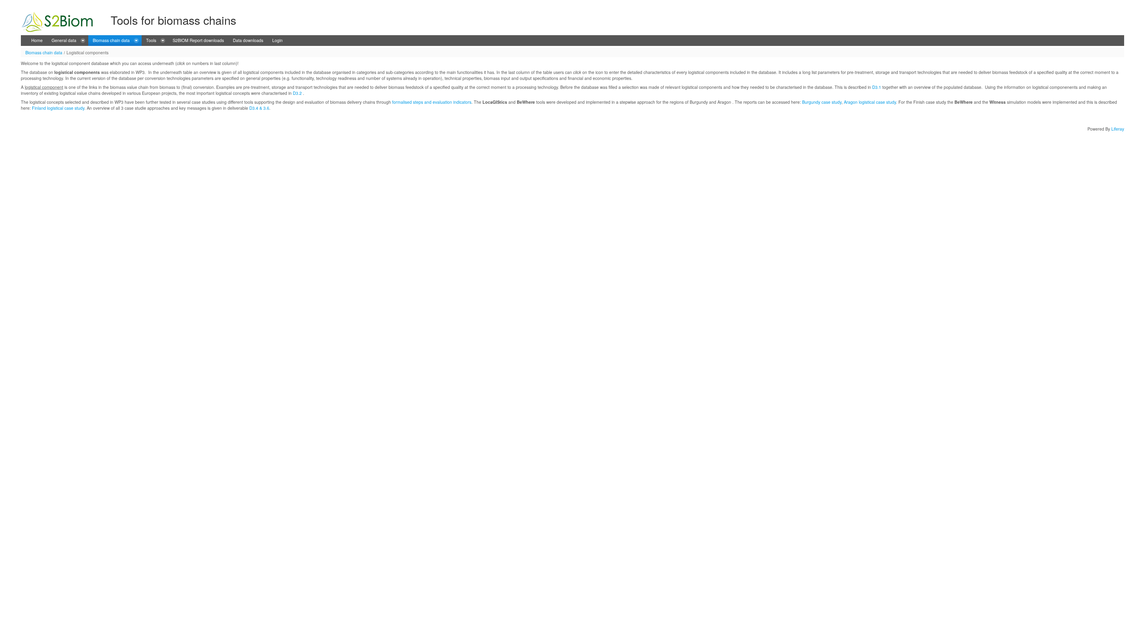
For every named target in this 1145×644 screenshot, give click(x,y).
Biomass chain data (43, 52)
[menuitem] (37, 40)
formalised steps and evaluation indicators (431, 102)
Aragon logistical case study (870, 102)
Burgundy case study (821, 102)
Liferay (1117, 129)
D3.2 (297, 93)
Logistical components (87, 52)
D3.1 (876, 87)
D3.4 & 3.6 (258, 108)
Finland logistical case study (58, 108)
